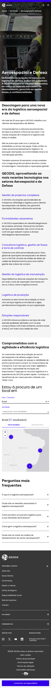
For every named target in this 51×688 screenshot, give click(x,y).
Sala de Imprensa (9, 600)
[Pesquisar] (43, 5)
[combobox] (25, 401)
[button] (25, 683)
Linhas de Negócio (9, 590)
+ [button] (5, 432)
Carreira (5, 605)
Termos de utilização (25, 666)
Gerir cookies (25, 655)
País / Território (8, 397)
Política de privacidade (25, 659)
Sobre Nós (6, 571)
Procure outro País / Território (37, 639)
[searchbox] (25, 411)
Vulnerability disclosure (25, 670)
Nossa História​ (7, 576)
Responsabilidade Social (12, 595)
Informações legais (25, 662)
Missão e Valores (9, 585)
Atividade (6, 407)
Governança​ (7, 580)
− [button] (5, 435)
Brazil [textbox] (24, 401)
